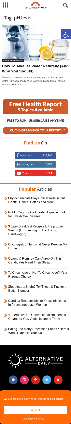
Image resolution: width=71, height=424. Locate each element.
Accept (35, 410)
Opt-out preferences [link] (33, 418)
